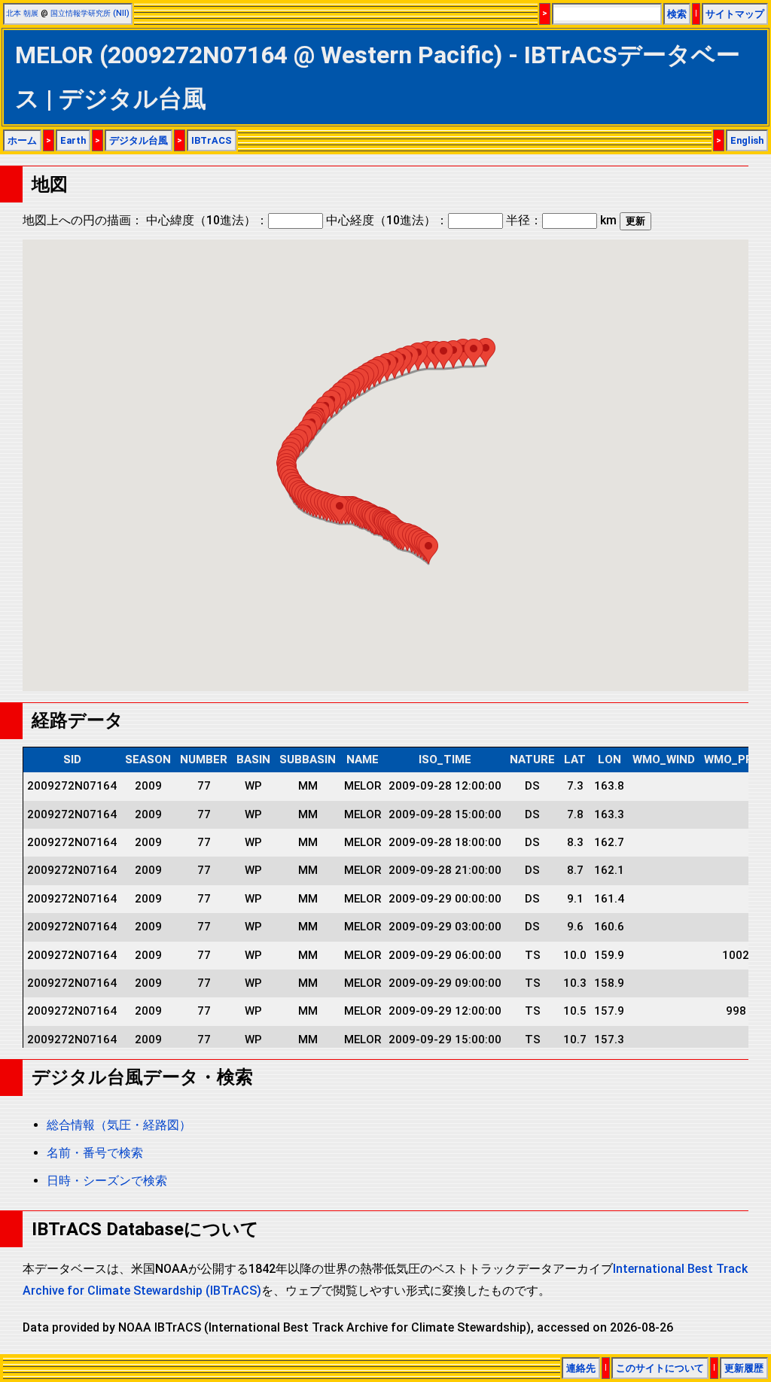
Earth (73, 140)
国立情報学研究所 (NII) (90, 13)
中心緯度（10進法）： (207, 220)
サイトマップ (734, 14)
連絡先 (581, 1368)
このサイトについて (660, 1368)
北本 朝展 (22, 13)
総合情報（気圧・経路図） (119, 1125)
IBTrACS (211, 140)
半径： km (561, 220)
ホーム (22, 140)
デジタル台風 (138, 140)
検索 (677, 14)
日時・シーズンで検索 (107, 1180)
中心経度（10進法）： (387, 220)
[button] (428, 550)
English (746, 140)
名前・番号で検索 (95, 1153)
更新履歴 (743, 1368)
